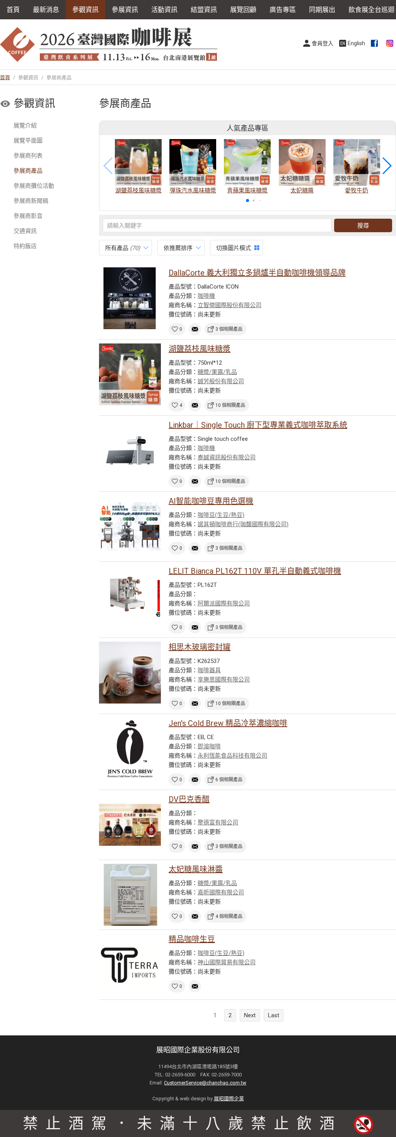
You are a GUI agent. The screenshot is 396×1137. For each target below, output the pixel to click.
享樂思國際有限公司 (224, 679)
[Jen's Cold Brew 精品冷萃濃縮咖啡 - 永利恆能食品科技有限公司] (130, 749)
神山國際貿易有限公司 (227, 962)
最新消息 (46, 10)
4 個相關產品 (228, 916)
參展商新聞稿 (31, 200)
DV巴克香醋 (189, 799)
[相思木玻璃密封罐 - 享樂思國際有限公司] (130, 673)
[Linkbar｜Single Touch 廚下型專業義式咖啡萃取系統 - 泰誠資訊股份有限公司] (130, 450)
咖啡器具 (209, 670)
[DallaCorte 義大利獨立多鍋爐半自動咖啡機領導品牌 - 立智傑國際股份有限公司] (130, 298)
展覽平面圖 (28, 140)
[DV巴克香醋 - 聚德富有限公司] (130, 825)
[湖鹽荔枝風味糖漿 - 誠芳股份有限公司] (130, 374)
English (356, 43)
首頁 (13, 10)
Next (250, 1015)
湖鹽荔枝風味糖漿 (199, 349)
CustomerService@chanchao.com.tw (205, 1083)
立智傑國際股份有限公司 (229, 305)
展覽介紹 (25, 125)
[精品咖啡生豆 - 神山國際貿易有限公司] (130, 965)
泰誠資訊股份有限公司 (227, 457)
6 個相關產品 (228, 779)
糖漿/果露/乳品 (217, 372)
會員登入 (322, 43)
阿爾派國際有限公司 (224, 603)
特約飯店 (25, 246)
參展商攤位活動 (34, 185)
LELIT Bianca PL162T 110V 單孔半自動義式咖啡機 (255, 571)
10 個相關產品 (230, 405)
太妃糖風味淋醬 (196, 869)
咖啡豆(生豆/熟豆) (221, 515)
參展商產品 (28, 170)
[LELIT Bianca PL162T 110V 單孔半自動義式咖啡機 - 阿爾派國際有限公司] (130, 596)
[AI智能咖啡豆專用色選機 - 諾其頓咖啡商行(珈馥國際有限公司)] (130, 526)
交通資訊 (25, 231)
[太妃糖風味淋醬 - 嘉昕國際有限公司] (130, 895)
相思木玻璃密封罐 (199, 647)
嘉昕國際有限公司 (221, 892)
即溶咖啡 (209, 746)
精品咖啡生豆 (192, 939)
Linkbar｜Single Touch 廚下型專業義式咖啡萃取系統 (258, 425)
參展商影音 (28, 215)
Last (273, 1015)
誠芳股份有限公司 (221, 381)
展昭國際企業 (229, 1098)
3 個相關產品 (228, 329)
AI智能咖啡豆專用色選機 (211, 501)
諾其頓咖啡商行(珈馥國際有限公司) (243, 524)
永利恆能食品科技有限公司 (232, 755)
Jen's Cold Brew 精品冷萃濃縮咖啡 (228, 723)
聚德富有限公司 (218, 822)
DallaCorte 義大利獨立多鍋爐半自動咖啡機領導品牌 (257, 272)
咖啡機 (206, 295)
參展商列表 (28, 155)
